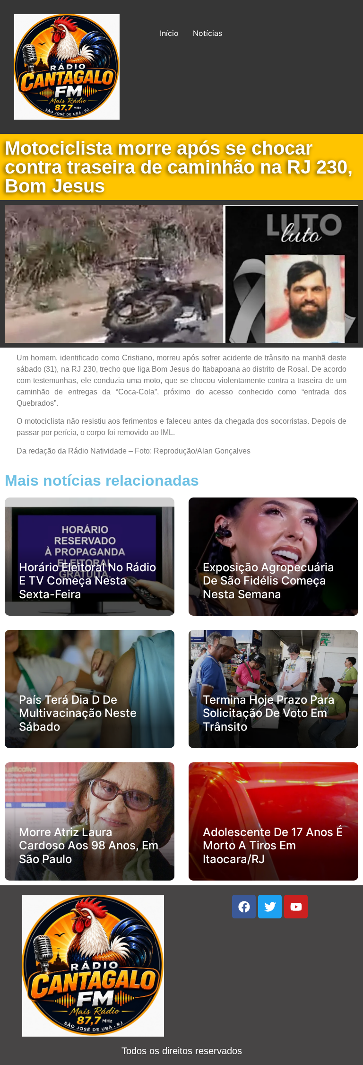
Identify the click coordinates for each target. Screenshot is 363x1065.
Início (169, 33)
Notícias (207, 33)
